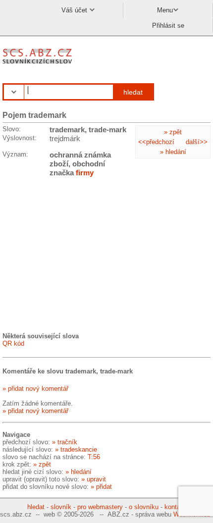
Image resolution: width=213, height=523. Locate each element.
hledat (133, 92)
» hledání (173, 152)
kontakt (175, 507)
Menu (165, 10)
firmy (85, 172)
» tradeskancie (76, 449)
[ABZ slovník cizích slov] (38, 64)
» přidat (101, 486)
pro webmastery (100, 507)
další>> (197, 142)
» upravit (93, 479)
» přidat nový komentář (35, 388)
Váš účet (75, 10)
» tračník (64, 442)
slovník (61, 507)
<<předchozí (156, 142)
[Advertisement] (76, 254)
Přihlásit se (168, 25)
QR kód (13, 343)
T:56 (94, 457)
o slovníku (144, 507)
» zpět (173, 132)
